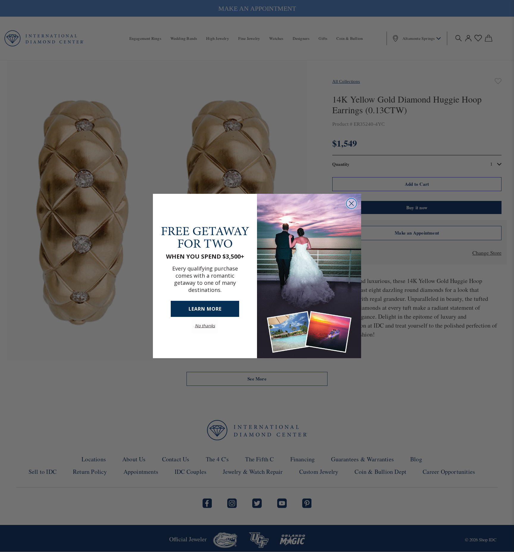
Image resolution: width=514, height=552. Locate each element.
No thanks (205, 325)
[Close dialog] (351, 203)
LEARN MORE (205, 309)
